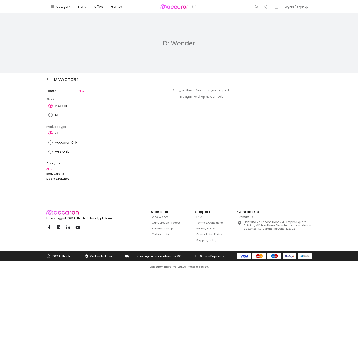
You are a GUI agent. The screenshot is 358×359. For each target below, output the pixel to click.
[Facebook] (48, 227)
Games (116, 7)
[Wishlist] (266, 7)
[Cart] (276, 7)
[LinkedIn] (67, 227)
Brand (82, 7)
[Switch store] (194, 6)
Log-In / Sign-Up (296, 7)
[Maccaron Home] (86, 212)
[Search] (256, 7)
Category (63, 7)
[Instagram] (58, 227)
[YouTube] (77, 227)
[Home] (174, 6)
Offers (98, 7)
